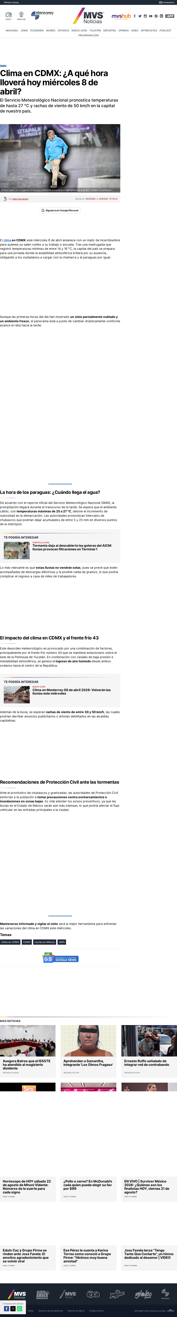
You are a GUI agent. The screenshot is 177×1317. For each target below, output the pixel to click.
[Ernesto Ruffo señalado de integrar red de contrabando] (149, 1040)
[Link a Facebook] (134, 16)
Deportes (109, 30)
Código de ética (96, 1311)
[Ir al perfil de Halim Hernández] (5, 199)
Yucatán (95, 30)
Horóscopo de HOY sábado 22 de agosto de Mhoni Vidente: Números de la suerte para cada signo (27, 1186)
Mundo (50, 30)
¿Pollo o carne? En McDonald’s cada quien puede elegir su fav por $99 (87, 1185)
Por (18, 199)
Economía (37, 30)
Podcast (165, 30)
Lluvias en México (45, 942)
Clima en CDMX (10, 942)
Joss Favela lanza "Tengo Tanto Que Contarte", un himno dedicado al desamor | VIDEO (149, 1254)
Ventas (31, 1311)
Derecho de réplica (76, 1311)
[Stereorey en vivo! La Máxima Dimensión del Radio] (42, 16)
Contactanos (168, 2)
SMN (62, 942)
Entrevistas (149, 30)
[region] (88, 51)
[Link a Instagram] (145, 16)
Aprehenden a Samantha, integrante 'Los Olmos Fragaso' (88, 1063)
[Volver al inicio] (17, 1294)
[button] (6, 1308)
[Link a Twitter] (140, 16)
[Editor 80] (170, 1311)
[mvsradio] (68, 1294)
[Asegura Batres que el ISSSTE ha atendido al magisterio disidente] (27, 1040)
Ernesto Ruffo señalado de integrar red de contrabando (146, 1063)
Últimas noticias (11, 2)
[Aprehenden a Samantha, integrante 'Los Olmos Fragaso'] (88, 1040)
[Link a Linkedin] (161, 16)
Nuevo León (79, 30)
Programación (88, 35)
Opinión (123, 30)
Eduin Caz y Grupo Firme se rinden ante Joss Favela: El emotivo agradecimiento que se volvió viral (26, 1255)
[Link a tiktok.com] (156, 16)
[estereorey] (165, 1294)
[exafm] (93, 1294)
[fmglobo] (143, 1294)
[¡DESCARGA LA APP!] (169, 16)
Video (134, 30)
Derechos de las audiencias (50, 1311)
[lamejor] (117, 1294)
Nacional (12, 30)
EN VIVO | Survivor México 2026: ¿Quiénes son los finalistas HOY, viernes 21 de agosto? (146, 1186)
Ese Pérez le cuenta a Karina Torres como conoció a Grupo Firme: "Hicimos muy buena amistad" (87, 1255)
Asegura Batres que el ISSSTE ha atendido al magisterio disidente (26, 1064)
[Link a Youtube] (150, 16)
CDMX (24, 30)
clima (7, 240)
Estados (63, 30)
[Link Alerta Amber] (43, 1294)
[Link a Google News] (60, 958)
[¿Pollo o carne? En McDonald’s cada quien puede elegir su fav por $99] (88, 1161)
